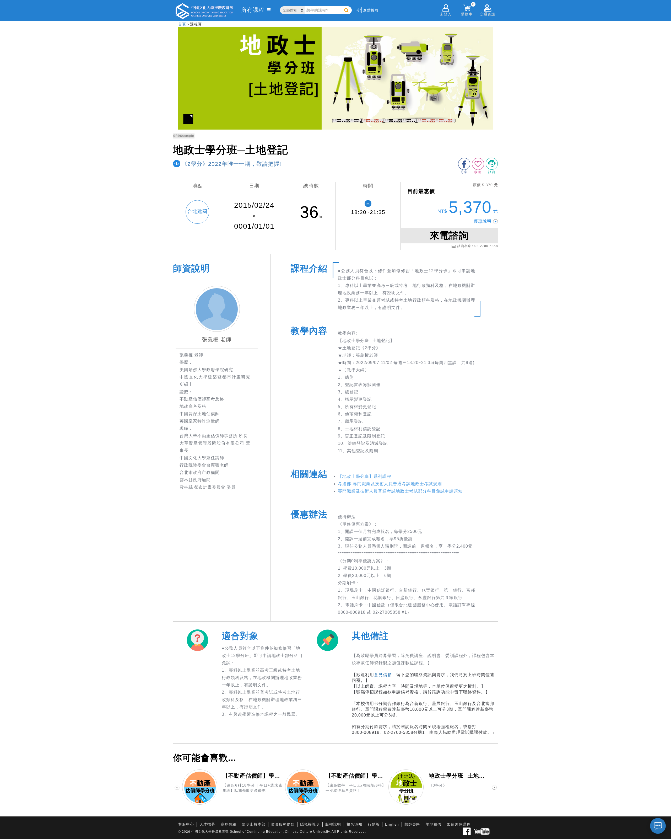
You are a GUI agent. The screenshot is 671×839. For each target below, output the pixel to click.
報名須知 (354, 824)
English (392, 824)
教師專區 (412, 824)
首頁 (182, 24)
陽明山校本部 (254, 824)
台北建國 (197, 211)
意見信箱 (383, 674)
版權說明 (333, 824)
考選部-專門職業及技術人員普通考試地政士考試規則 (390, 484)
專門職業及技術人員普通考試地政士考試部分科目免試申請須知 (400, 491)
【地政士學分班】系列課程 (364, 476)
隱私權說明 (310, 824)
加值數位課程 (458, 824)
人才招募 (207, 824)
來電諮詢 (449, 235)
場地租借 (433, 824)
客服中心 (186, 824)
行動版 (374, 824)
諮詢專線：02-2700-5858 (477, 246)
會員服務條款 (283, 824)
